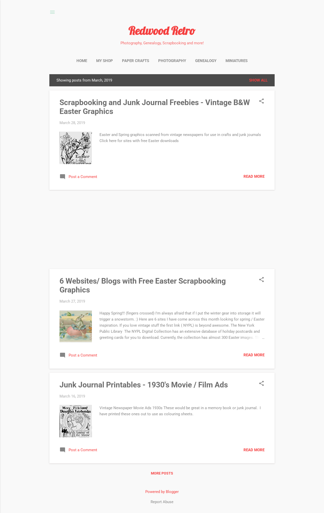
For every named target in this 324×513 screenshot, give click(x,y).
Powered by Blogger (162, 491)
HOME (81, 60)
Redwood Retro (162, 30)
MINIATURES (237, 60)
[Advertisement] (162, 229)
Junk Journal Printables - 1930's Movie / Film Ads (143, 384)
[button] (261, 101)
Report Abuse (162, 502)
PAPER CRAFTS (135, 60)
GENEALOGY (205, 60)
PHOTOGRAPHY (172, 60)
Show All (258, 80)
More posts (162, 473)
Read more (254, 176)
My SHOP (104, 60)
